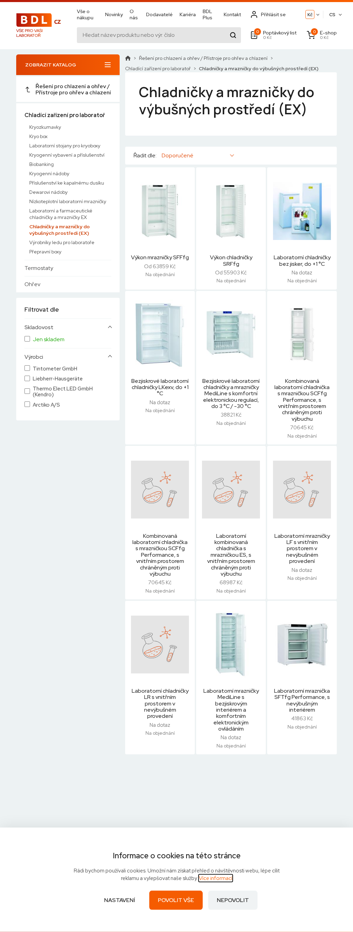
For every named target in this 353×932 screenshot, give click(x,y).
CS (332, 15)
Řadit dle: (145, 156)
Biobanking (41, 164)
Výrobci (33, 357)
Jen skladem (48, 339)
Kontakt (232, 14)
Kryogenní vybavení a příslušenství (66, 155)
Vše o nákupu (85, 14)
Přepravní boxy (45, 252)
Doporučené (177, 155)
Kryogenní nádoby (49, 173)
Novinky (114, 14)
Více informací (215, 878)
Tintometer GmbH (55, 369)
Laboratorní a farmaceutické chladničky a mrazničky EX (60, 214)
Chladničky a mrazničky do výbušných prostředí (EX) (59, 229)
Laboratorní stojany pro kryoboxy (64, 146)
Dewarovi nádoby (48, 192)
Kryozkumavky (45, 127)
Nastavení (119, 900)
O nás (134, 14)
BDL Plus (207, 14)
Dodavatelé (159, 14)
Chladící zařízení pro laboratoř (64, 115)
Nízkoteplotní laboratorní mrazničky (67, 201)
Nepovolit (233, 900)
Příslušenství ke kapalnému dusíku (66, 183)
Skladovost (38, 327)
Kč (310, 15)
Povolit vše (176, 900)
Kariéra (188, 14)
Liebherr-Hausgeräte (58, 379)
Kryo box (38, 136)
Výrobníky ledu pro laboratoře (61, 242)
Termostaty (38, 268)
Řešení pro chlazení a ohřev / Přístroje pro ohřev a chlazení (73, 89)
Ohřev (32, 284)
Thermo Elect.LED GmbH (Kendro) (63, 392)
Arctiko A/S (46, 405)
